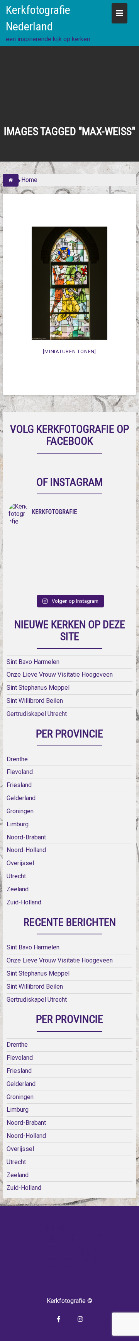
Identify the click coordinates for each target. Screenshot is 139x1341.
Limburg (18, 824)
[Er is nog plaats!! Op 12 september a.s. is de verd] (39, 536)
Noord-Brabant (26, 837)
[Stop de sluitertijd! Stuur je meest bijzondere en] (100, 536)
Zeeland (18, 889)
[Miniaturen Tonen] (69, 351)
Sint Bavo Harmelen (33, 661)
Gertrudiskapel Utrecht (37, 713)
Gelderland (21, 798)
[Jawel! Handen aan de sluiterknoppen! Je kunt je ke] (39, 566)
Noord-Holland (26, 850)
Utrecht (16, 876)
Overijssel (20, 863)
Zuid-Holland (24, 902)
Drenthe (17, 759)
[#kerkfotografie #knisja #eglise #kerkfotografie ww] (100, 586)
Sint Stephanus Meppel (38, 687)
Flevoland (20, 772)
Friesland (19, 785)
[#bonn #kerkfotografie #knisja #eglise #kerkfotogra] (100, 566)
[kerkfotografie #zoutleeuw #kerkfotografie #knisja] (39, 546)
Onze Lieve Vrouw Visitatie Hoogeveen (60, 674)
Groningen (20, 811)
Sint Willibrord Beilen (35, 700)
